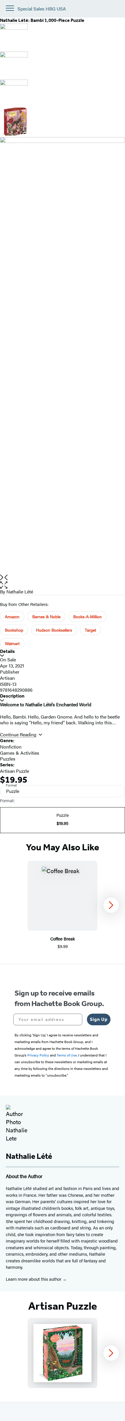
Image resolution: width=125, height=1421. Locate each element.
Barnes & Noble (46, 616)
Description (12, 696)
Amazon (12, 616)
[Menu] (10, 8)
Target (90, 630)
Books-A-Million (87, 616)
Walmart (12, 643)
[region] (62, 905)
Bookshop (14, 630)
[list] (62, 355)
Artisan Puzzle (14, 771)
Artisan (7, 677)
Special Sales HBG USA (41, 9)
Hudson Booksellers (54, 630)
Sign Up (99, 1019)
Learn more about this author (34, 1279)
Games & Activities (19, 752)
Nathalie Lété (19, 591)
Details (7, 651)
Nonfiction (11, 746)
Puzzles (7, 758)
